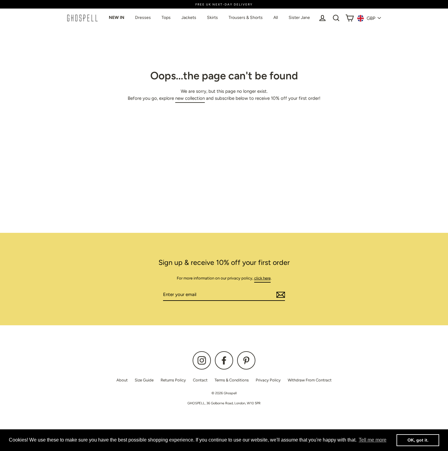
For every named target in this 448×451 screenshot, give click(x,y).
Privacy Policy (268, 380)
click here (262, 278)
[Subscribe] (280, 295)
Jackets (188, 17)
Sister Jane (299, 17)
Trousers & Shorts (246, 17)
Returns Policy (173, 380)
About (122, 380)
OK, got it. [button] (417, 440)
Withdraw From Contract (310, 380)
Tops (166, 17)
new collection (190, 98)
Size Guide (144, 380)
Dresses (143, 17)
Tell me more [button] (372, 439)
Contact (200, 380)
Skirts (212, 17)
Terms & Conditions (232, 380)
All (275, 17)
